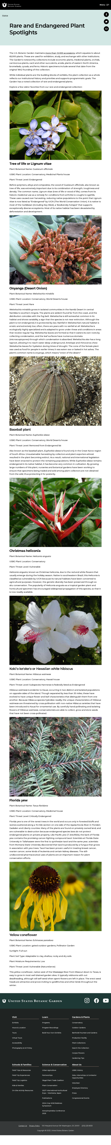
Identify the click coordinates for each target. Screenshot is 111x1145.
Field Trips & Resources (21, 1070)
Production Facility (79, 1038)
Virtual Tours (17, 1038)
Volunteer (76, 1083)
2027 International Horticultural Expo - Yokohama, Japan (54, 1091)
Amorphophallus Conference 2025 (53, 1112)
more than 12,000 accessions (60, 53)
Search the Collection (80, 1048)
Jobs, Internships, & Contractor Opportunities (84, 1076)
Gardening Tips (78, 1058)
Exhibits (15, 1023)
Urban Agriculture (49, 1070)
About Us (76, 1065)
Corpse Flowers (78, 1053)
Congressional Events (80, 1098)
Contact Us (23, 1126)
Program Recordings (50, 1028)
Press (74, 1093)
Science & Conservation (54, 1065)
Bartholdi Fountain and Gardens (84, 1033)
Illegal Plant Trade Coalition (53, 1080)
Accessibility (17, 1043)
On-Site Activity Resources (22, 1090)
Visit (14, 1017)
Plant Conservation (49, 1085)
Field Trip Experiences (21, 1075)
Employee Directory (80, 1088)
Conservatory (77, 1023)
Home (5, 16)
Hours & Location (19, 1028)
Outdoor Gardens (79, 1028)
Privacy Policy (34, 1126)
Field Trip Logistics (19, 1080)
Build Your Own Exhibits (51, 1033)
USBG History (77, 1070)
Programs (46, 1023)
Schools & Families (21, 1065)
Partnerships (47, 1075)
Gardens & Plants (81, 1017)
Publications (47, 1098)
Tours (14, 1033)
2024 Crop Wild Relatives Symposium (52, 1104)
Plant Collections (79, 1043)
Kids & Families (18, 1085)
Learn (45, 1017)
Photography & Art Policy (22, 1048)
